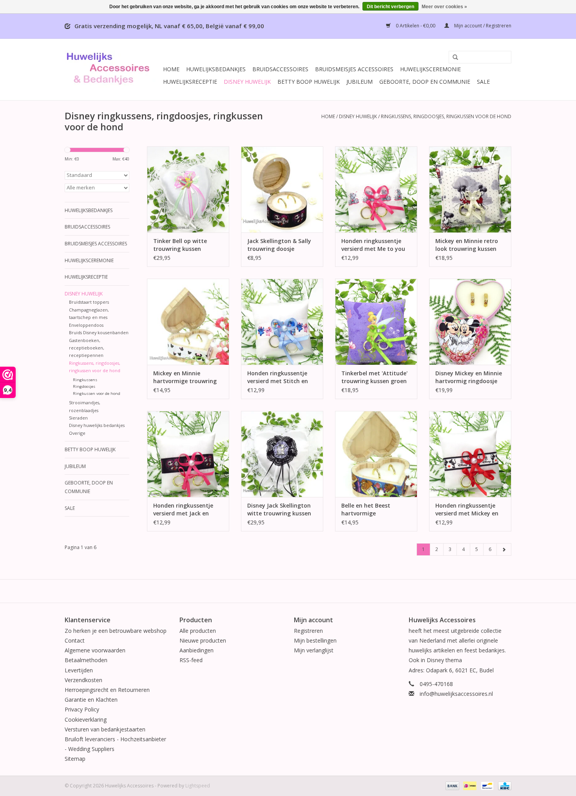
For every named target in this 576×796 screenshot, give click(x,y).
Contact (75, 640)
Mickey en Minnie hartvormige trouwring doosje (185, 377)
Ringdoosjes (84, 386)
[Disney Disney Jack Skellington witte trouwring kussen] (282, 454)
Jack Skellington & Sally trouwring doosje (279, 244)
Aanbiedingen (196, 650)
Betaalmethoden (86, 660)
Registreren (308, 630)
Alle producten (197, 630)
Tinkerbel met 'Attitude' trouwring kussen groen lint (374, 377)
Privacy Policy (82, 709)
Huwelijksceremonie (430, 69)
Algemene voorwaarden (95, 650)
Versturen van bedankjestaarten (105, 729)
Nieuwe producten (202, 640)
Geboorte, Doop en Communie (424, 81)
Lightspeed (197, 785)
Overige (77, 433)
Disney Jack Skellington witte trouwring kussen (279, 509)
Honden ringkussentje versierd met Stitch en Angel (277, 377)
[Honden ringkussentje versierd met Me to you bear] (376, 189)
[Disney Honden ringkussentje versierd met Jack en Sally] (188, 454)
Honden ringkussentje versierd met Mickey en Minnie (466, 509)
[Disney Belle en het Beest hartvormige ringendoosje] (376, 454)
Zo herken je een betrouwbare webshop (116, 630)
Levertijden (79, 670)
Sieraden (78, 418)
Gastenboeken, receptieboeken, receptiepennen (86, 347)
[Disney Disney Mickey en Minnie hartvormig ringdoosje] (470, 322)
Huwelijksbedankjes (216, 69)
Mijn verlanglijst (313, 650)
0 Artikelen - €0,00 (416, 25)
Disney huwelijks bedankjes (97, 425)
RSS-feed (191, 660)
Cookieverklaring (86, 719)
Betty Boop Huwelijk (308, 81)
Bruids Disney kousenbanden (99, 332)
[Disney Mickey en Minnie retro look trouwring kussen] (470, 189)
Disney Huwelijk (247, 81)
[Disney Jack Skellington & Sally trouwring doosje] (282, 189)
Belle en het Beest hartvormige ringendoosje (365, 509)
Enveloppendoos (86, 325)
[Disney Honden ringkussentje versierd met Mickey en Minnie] (470, 454)
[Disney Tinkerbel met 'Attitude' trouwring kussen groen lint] (376, 322)
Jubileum (359, 81)
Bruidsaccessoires (280, 69)
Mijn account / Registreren (482, 25)
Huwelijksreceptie (190, 81)
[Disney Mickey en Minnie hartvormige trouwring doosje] (188, 322)
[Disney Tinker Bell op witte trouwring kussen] (188, 189)
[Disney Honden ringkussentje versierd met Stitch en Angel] (282, 322)
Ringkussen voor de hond (96, 393)
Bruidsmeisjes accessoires (354, 69)
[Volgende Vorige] (504, 549)
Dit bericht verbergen (390, 6)
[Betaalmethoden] (451, 785)
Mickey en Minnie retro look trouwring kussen (466, 244)
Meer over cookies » (444, 6)
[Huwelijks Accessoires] (113, 69)
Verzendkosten (83, 680)
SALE (483, 81)
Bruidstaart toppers (89, 302)
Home (171, 69)
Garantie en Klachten (91, 699)
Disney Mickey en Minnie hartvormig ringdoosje (468, 377)
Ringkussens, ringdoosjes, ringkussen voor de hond (446, 116)
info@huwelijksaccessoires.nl (456, 693)
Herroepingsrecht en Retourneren (107, 689)
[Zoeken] (452, 57)
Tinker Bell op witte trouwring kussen (180, 244)
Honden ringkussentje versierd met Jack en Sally (183, 509)
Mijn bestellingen (315, 640)
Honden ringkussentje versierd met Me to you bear (373, 245)
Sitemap (75, 758)
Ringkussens (85, 379)
